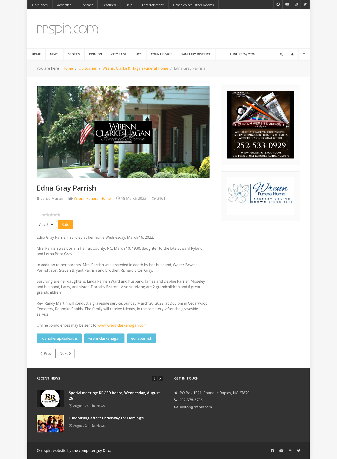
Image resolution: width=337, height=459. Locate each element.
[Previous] (154, 378)
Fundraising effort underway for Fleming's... (107, 418)
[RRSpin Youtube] (287, 4)
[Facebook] (278, 4)
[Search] (281, 54)
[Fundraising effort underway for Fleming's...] (50, 423)
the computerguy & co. (91, 450)
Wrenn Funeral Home (92, 198)
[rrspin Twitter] (299, 450)
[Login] (292, 54)
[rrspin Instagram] (290, 450)
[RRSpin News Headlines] (68, 28)
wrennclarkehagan (104, 338)
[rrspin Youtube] (281, 450)
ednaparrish (141, 338)
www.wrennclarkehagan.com (121, 325)
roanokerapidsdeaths (59, 338)
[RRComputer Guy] (260, 124)
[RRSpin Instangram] (296, 4)
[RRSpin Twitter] (305, 4)
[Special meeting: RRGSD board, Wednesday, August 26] (50, 398)
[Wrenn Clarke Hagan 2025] (260, 195)
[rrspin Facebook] (272, 450)
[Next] (160, 378)
